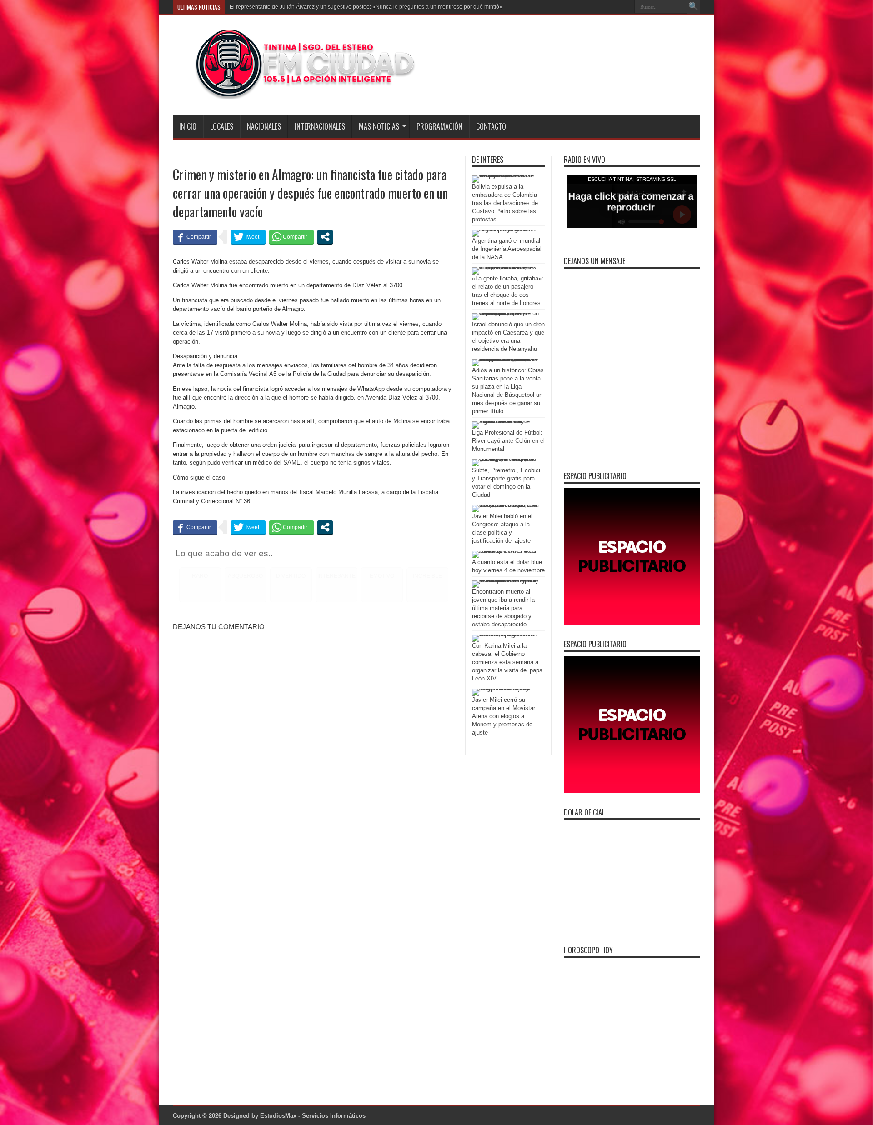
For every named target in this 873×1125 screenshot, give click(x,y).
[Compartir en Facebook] (195, 237)
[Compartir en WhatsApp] (291, 237)
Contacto (491, 126)
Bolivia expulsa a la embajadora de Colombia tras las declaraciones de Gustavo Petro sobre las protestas (505, 203)
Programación (439, 126)
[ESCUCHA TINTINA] (295, 92)
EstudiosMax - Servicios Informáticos (313, 1115)
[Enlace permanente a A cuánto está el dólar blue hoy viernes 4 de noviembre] (506, 550)
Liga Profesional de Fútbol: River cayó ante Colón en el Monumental (508, 440)
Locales (221, 126)
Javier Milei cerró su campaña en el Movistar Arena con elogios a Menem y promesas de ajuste (503, 716)
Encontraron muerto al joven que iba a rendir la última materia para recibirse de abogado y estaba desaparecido (503, 608)
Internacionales (320, 126)
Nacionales (264, 126)
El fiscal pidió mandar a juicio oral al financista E (289, 7)
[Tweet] (248, 237)
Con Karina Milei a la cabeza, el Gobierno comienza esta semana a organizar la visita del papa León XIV (507, 662)
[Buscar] (693, 7)
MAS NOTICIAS (379, 126)
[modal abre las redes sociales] (325, 237)
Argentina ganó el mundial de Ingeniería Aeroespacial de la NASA (507, 248)
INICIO (187, 126)
